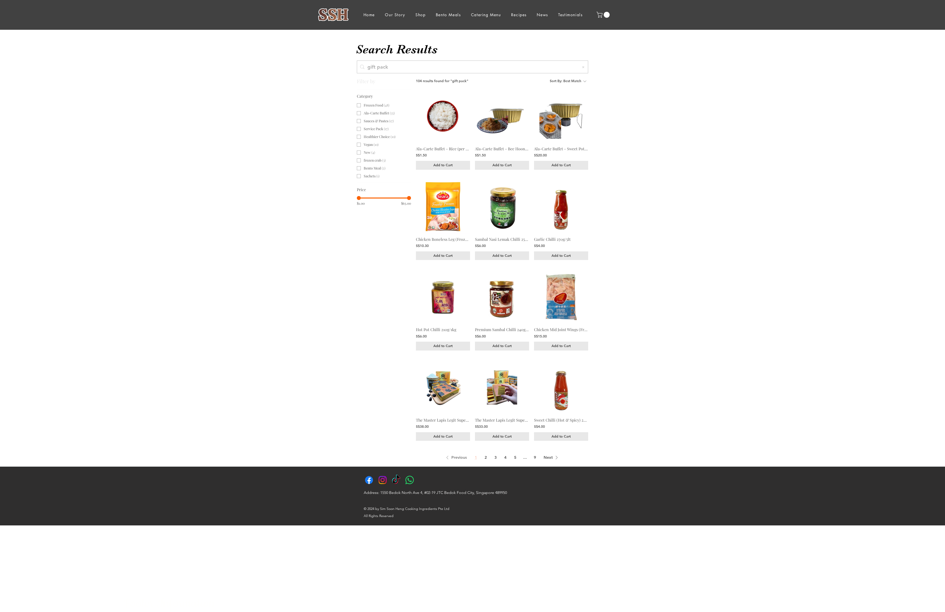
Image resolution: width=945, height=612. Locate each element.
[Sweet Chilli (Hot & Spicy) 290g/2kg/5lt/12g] (561, 387)
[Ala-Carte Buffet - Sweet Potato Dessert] (561, 116)
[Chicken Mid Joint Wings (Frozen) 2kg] (561, 297)
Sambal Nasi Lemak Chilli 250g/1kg (502, 239)
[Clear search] (583, 67)
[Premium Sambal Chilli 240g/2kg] (502, 297)
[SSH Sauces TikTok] (396, 480)
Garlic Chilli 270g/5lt (552, 239)
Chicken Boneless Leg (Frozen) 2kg (443, 239)
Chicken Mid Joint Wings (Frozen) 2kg (561, 329)
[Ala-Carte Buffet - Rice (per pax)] (443, 116)
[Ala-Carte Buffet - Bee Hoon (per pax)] (502, 116)
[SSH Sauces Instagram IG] (382, 480)
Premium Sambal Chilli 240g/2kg (502, 329)
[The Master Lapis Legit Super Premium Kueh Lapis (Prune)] (443, 387)
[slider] (359, 198)
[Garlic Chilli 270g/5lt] (561, 207)
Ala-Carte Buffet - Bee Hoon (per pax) (502, 148)
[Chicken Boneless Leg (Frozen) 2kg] (443, 207)
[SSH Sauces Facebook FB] (369, 480)
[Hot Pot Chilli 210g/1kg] (443, 297)
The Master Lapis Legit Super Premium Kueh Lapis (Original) (502, 420)
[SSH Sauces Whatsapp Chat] (409, 480)
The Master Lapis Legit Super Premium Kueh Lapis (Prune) (443, 420)
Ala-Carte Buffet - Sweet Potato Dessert (561, 148)
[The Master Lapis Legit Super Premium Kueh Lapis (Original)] (502, 387)
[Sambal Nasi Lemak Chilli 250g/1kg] (502, 207)
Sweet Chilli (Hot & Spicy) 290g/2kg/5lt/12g (561, 420)
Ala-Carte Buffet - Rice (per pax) (443, 148)
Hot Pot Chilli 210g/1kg (436, 329)
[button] (604, 15)
